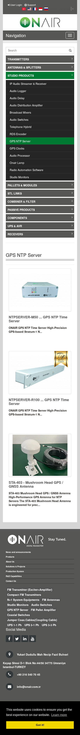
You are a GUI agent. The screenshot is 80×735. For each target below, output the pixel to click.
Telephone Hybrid (20, 127)
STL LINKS (15, 193)
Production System (15, 571)
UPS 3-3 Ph (49, 625)
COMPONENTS (17, 218)
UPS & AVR (15, 226)
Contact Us (11, 581)
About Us (10, 561)
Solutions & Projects (15, 566)
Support (31, 4)
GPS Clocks (17, 148)
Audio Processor (20, 155)
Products (10, 556)
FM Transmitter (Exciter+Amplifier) (29, 590)
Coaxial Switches (18, 615)
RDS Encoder (18, 134)
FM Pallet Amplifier (43, 610)
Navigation (16, 35)
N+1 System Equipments (23, 600)
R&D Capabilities (14, 576)
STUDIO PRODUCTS (21, 75)
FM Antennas (51, 600)
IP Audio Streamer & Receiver (28, 84)
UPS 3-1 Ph (31, 625)
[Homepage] (40, 22)
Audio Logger (18, 91)
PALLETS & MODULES (22, 185)
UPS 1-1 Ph (14, 625)
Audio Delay (17, 98)
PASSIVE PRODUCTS (21, 210)
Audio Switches (19, 120)
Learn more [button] (59, 715)
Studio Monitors (19, 177)
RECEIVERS (15, 234)
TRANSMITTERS (18, 59)
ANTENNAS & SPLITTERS (24, 67)
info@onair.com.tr (29, 687)
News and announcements (18, 552)
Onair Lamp (17, 163)
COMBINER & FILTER (21, 201)
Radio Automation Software (26, 170)
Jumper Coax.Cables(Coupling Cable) (32, 620)
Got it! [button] (40, 724)
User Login (16, 4)
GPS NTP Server (20, 141)
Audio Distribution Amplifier (26, 105)
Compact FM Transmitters (24, 595)
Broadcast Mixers (20, 112)
